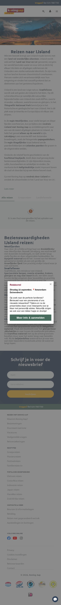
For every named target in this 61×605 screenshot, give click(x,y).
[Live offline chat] (55, 599)
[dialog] (30, 302)
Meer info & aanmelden (31, 317)
